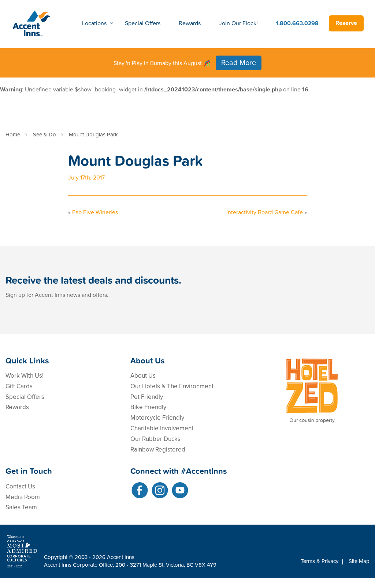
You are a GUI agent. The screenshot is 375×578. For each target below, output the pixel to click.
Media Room (22, 497)
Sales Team (21, 507)
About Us (143, 375)
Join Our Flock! (238, 23)
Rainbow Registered (157, 449)
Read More (238, 62)
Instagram (160, 490)
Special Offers (142, 23)
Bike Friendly (148, 407)
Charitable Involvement (161, 428)
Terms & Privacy (319, 561)
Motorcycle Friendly (157, 418)
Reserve (346, 23)
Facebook (139, 490)
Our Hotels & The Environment (172, 386)
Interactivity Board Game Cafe (264, 212)
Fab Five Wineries (95, 212)
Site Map (359, 561)
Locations (94, 23)
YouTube (180, 490)
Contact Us (20, 486)
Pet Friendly (146, 397)
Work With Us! (24, 375)
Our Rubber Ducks (155, 439)
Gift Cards (19, 386)
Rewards (190, 23)
